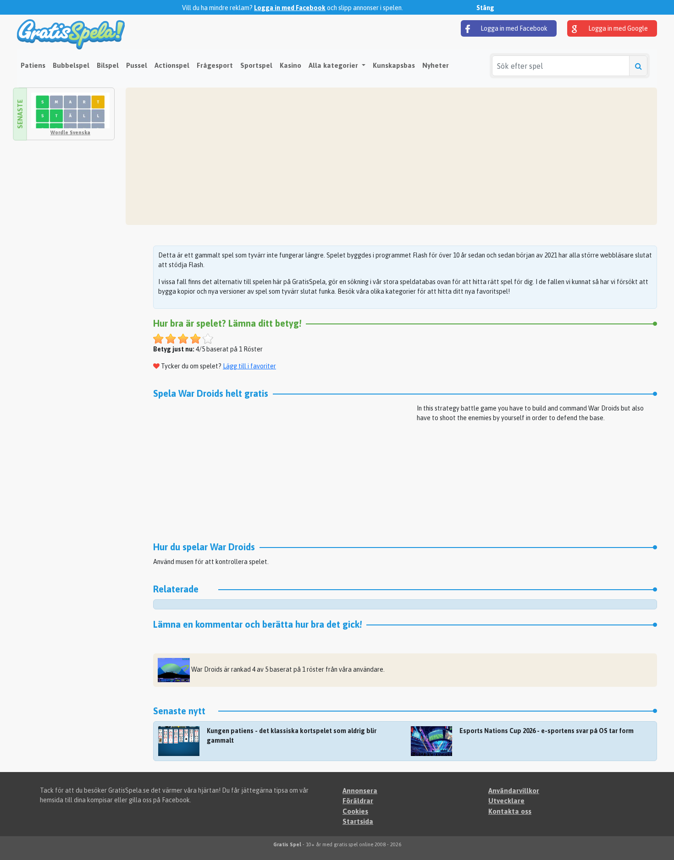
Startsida (358, 821)
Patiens (33, 65)
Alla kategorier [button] (334, 65)
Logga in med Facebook (290, 7)
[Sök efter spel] (638, 65)
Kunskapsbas (394, 65)
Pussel (136, 65)
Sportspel (256, 65)
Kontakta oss (509, 811)
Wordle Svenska (70, 132)
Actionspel (172, 65)
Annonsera (360, 790)
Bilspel (108, 65)
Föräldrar (358, 801)
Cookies (355, 811)
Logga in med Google (617, 28)
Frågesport (215, 65)
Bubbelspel (71, 65)
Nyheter (435, 65)
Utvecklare (506, 801)
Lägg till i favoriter (249, 366)
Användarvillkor (513, 790)
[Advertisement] (391, 156)
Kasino (290, 65)
